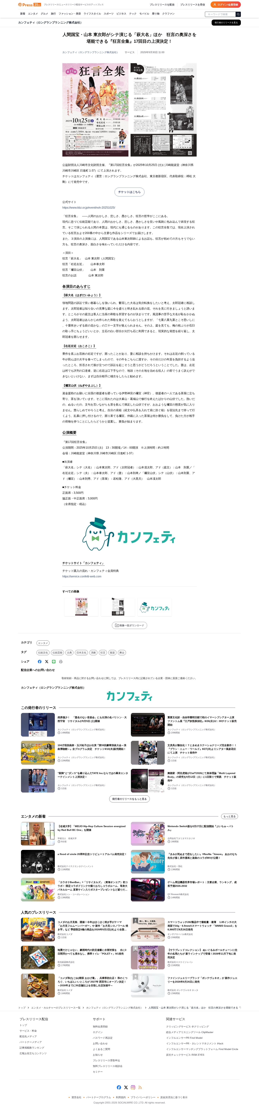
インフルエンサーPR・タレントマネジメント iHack (194, 1043)
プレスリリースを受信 (192, 4)
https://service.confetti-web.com (81, 576)
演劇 (93, 652)
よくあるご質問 (101, 1049)
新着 (22, 13)
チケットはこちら (129, 191)
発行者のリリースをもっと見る (129, 798)
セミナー (98, 1071)
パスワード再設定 (103, 1037)
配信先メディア (28, 1036)
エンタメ (33, 13)
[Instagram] (133, 1087)
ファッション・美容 (70, 13)
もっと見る (229, 816)
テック (133, 13)
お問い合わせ (100, 1043)
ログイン (98, 1032)
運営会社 (76, 1097)
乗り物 (155, 13)
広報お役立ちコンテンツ (33, 1053)
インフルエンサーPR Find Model (184, 1037)
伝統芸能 (57, 652)
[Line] (54, 661)
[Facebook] (39, 661)
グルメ (44, 13)
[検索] (238, 14)
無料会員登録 (100, 1026)
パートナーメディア (31, 1042)
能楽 (112, 652)
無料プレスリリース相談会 (107, 1066)
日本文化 (81, 652)
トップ (22, 1007)
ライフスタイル (92, 13)
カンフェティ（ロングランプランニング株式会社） (90, 52)
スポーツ (109, 13)
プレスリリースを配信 (162, 4)
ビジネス (121, 13)
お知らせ (98, 1054)
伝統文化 (43, 652)
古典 (69, 652)
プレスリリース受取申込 (106, 1060)
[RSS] (140, 1087)
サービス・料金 (28, 1030)
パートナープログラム (98, 1097)
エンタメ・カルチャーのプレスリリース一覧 (56, 1007)
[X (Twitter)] (46, 661)
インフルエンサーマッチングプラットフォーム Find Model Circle (202, 1049)
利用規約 (121, 1097)
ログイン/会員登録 (228, 4)
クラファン (168, 13)
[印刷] (61, 661)
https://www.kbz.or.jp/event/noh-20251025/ (88, 207)
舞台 (121, 652)
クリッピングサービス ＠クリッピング (187, 1026)
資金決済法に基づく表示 (173, 1097)
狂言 (102, 652)
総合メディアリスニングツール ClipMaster (189, 1032)
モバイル (144, 13)
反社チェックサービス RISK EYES (185, 1054)
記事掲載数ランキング (32, 1047)
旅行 (53, 13)
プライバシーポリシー (143, 1097)
